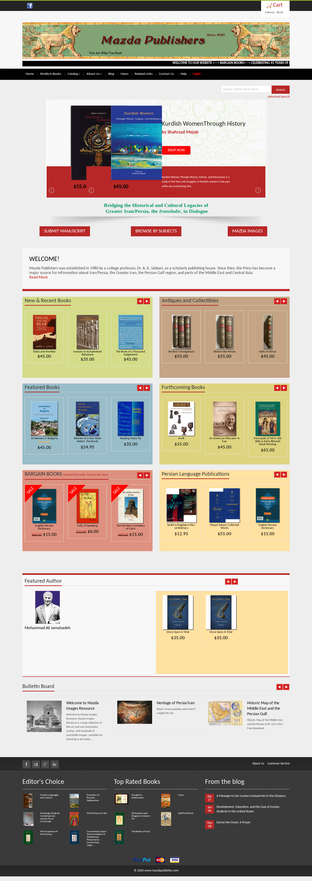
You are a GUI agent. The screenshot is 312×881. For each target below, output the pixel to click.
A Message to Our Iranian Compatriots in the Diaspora (251, 796)
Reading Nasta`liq (130, 438)
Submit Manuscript (64, 231)
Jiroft (181, 438)
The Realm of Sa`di (141, 831)
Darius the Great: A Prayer (234, 822)
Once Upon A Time (178, 632)
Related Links (144, 74)
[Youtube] (36, 764)
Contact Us (166, 74)
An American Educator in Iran (224, 440)
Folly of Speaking (87, 525)
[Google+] (45, 764)
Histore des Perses (224, 351)
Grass (181, 795)
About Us (93, 74)
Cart (278, 5)
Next (146, 301)
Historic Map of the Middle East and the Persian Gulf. (263, 708)
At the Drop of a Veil (97, 813)
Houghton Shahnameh (138, 796)
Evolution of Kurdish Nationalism (93, 798)
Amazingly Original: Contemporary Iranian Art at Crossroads (50, 817)
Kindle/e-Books (50, 74)
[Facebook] (26, 764)
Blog (111, 74)
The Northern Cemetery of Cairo (130, 527)
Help (183, 74)
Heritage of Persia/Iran (176, 703)
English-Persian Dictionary (44, 527)
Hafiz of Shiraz (267, 351)
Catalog (73, 74)
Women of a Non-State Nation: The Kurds (87, 440)
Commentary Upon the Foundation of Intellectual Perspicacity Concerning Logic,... (96, 838)
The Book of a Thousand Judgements (130, 353)
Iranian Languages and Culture (49, 796)
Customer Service (278, 763)
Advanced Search (279, 97)
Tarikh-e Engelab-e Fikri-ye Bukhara (181, 526)
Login (197, 74)
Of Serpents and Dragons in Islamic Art (141, 816)
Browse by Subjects (156, 231)
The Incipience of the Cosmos (49, 833)
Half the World (185, 813)
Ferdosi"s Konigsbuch (181, 351)
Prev (140, 301)
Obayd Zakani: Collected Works (224, 526)
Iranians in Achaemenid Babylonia (87, 353)
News (124, 74)
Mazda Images (247, 231)
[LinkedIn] (54, 764)
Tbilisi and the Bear (44, 351)
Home (30, 74)
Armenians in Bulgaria (44, 438)
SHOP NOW (176, 150)
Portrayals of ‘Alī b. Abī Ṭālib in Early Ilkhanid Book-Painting (267, 441)
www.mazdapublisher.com (161, 870)
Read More (169, 193)
